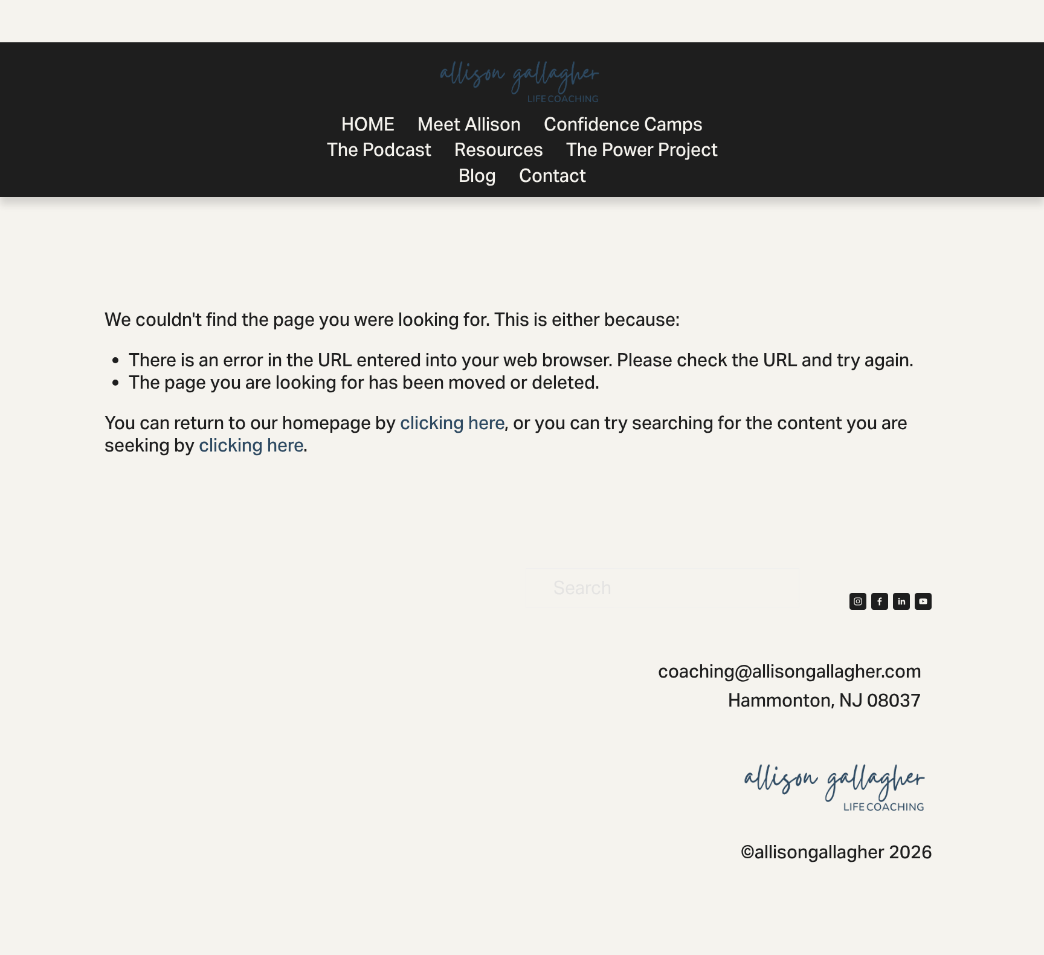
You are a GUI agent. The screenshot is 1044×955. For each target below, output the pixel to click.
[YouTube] (923, 601)
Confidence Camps (623, 124)
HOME (368, 124)
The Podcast (379, 149)
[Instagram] (857, 601)
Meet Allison (469, 124)
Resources (498, 149)
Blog (477, 175)
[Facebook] (879, 601)
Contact (552, 175)
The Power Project (642, 149)
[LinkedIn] (901, 601)
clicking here (452, 423)
